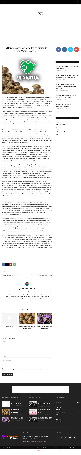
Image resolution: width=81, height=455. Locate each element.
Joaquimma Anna (27, 288)
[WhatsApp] (14, 264)
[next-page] (28, 331)
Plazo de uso (73, 448)
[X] (7, 264)
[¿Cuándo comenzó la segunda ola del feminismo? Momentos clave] (33, 419)
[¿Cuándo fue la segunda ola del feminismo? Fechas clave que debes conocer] (33, 404)
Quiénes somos (54, 448)
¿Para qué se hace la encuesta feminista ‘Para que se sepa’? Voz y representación (44, 326)
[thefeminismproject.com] (40, 13)
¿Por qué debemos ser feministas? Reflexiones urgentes (11, 274)
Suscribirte (76, 47)
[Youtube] (74, 437)
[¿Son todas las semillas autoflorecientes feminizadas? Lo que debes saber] (27, 318)
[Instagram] (28, 302)
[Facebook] (3, 264)
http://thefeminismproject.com (27, 291)
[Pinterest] (10, 264)
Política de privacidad (44, 448)
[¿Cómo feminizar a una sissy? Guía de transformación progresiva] (33, 412)
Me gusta (58, 47)
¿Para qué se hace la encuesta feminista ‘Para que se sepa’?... (17, 418)
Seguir (64, 47)
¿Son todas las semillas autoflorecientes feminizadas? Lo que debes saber (27, 326)
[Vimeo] (70, 437)
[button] (77, 2)
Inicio (4, 2)
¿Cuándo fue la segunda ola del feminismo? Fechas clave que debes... (44, 403)
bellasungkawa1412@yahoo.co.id (37, 441)
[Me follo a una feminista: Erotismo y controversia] (9, 318)
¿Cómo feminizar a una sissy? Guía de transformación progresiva (44, 411)
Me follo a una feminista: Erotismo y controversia (16, 402)
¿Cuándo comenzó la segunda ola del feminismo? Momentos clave (45, 418)
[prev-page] (25, 331)
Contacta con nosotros (64, 448)
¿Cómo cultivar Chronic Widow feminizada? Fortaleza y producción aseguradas (66, 86)
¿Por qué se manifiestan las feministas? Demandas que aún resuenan (41, 274)
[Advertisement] (40, 31)
